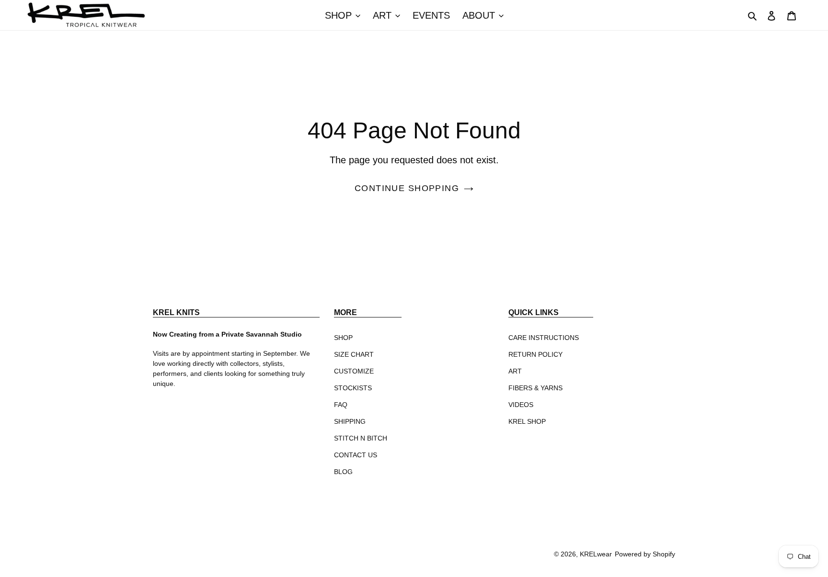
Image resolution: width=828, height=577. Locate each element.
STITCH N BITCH (360, 438)
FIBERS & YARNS (535, 388)
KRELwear (596, 554)
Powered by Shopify (645, 554)
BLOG (343, 471)
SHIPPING (350, 421)
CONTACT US (355, 455)
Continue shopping (407, 188)
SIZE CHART (354, 354)
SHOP (343, 337)
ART (515, 371)
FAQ (340, 404)
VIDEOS (520, 404)
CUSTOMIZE (354, 371)
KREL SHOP (527, 421)
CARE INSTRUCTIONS (543, 337)
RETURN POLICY (535, 354)
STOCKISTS (353, 388)
